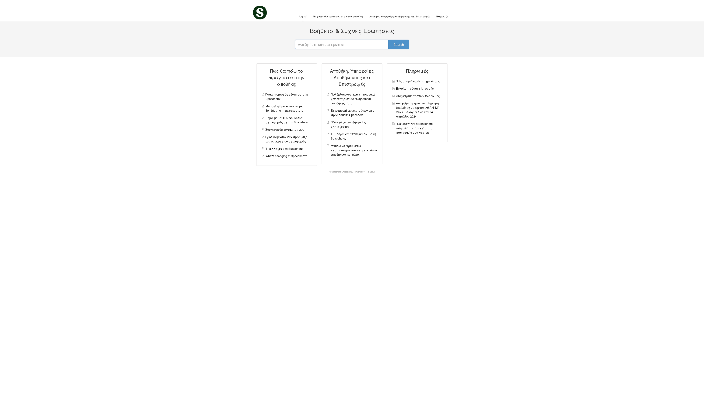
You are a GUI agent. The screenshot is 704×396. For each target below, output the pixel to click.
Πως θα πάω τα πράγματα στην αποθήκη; (338, 16)
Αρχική (303, 16)
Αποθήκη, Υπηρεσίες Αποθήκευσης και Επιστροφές (399, 16)
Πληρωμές (442, 16)
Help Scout (370, 171)
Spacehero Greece (339, 171)
